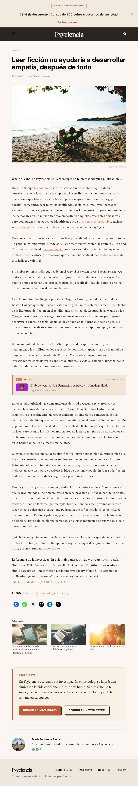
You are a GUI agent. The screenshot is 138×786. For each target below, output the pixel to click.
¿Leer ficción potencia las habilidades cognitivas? (64, 647)
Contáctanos (64, 770)
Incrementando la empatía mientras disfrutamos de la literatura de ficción (25, 649)
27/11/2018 (17, 76)
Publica (121, 770)
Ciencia (15, 50)
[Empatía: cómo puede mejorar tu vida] (107, 634)
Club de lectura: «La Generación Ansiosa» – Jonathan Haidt (69, 385)
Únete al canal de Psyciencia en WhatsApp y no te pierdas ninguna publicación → (67, 179)
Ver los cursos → (69, 22)
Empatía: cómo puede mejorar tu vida (107, 647)
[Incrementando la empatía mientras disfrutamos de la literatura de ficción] (29, 634)
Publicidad (85, 770)
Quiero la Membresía (40, 709)
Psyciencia (69, 34)
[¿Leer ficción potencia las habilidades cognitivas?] (68, 634)
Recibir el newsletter (87, 710)
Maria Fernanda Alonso (38, 76)
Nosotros (104, 770)
